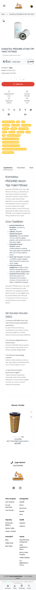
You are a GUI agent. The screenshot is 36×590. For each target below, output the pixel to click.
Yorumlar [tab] (21, 167)
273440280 (18, 439)
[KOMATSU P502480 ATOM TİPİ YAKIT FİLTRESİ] (21, 31)
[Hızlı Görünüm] (31, 417)
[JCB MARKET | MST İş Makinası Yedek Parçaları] (19, 6)
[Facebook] (25, 110)
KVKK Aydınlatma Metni (24, 547)
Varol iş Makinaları (16, 576)
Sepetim (22, 523)
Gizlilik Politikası (25, 558)
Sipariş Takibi (9, 528)
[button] (29, 587)
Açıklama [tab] (8, 167)
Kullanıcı (22, 526)
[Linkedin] (25, 114)
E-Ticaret (25, 582)
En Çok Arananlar (8, 506)
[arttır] (23, 80)
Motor (22, 505)
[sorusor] (20, 110)
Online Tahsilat (10, 531)
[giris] (9, 110)
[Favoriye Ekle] (31, 412)
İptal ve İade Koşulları (24, 553)
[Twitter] (31, 110)
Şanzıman (23, 508)
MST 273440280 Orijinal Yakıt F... (18, 441)
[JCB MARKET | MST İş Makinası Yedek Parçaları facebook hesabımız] (14, 488)
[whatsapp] (3, 110)
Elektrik (22, 511)
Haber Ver (19, 84)
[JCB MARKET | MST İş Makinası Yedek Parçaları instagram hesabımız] (20, 488)
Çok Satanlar (9, 502)
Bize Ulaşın (8, 546)
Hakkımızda (9, 543)
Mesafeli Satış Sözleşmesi (24, 541)
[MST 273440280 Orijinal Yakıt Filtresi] (18, 422)
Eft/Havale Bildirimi (9, 524)
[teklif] (14, 110)
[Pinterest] (9, 114)
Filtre (3, 14)
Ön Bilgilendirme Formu (24, 563)
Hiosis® (8, 582)
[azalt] (21, 80)
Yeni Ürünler (9, 510)
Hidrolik (22, 502)
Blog (6, 540)
